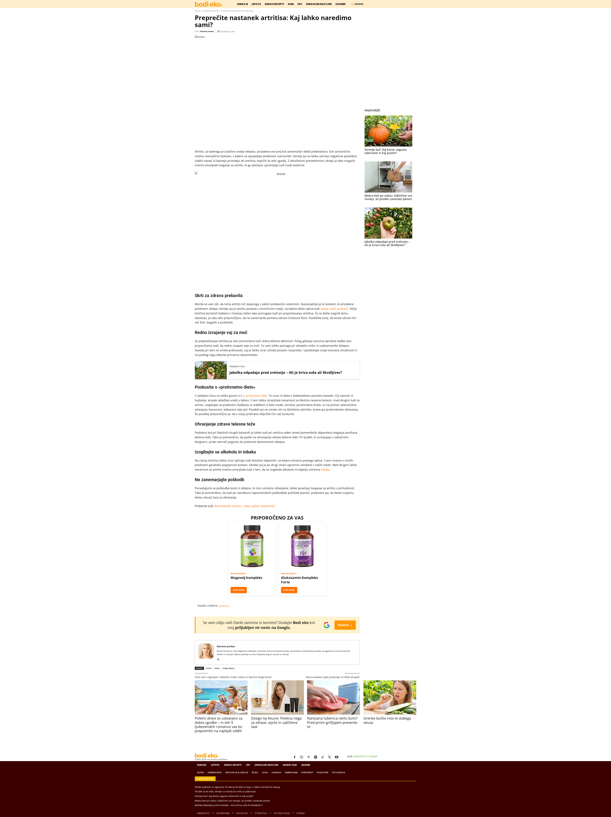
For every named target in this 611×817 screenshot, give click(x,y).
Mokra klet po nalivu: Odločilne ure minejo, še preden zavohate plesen (388, 197)
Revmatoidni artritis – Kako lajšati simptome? (245, 506)
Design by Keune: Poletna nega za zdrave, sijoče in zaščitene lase (276, 722)
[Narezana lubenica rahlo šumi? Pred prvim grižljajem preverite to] (333, 697)
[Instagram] (301, 757)
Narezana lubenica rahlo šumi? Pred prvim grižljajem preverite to (332, 722)
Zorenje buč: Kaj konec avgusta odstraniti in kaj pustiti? (386, 151)
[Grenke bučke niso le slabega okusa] (389, 697)
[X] (329, 757)
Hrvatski (373, 756)
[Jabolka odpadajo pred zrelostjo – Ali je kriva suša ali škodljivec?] (388, 223)
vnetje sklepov (229, 668)
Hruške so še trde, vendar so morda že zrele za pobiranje (225, 791)
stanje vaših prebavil (334, 309)
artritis (208, 668)
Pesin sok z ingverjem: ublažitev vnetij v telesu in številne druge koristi (233, 677)
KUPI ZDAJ (238, 589)
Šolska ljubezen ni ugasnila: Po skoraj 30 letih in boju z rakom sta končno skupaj (237, 786)
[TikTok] (322, 757)
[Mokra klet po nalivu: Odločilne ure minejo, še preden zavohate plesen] (388, 177)
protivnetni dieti (256, 396)
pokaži (224, 605)
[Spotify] (315, 757)
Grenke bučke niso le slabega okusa (387, 720)
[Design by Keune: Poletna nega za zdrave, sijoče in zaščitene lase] (277, 697)
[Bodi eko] (209, 4)
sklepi (217, 668)
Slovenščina (360, 756)
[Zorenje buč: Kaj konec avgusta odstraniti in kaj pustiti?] (388, 131)
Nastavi (345, 625)
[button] (357, 4)
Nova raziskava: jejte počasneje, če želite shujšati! (333, 677)
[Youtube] (336, 757)
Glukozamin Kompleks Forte (299, 580)
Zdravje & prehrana (211, 11)
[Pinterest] (308, 757)
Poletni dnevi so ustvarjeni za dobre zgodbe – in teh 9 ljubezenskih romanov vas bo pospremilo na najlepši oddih (218, 724)
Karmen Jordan (207, 31)
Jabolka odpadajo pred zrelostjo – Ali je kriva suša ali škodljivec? (285, 372)
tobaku (325, 469)
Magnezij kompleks (246, 578)
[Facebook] (218, 659)
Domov (198, 11)
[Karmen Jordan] (206, 652)
